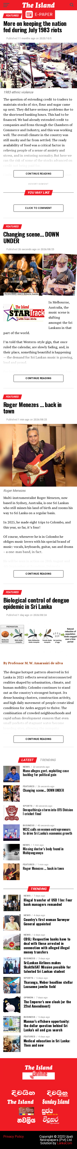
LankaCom (64, 1143)
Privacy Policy (13, 1137)
